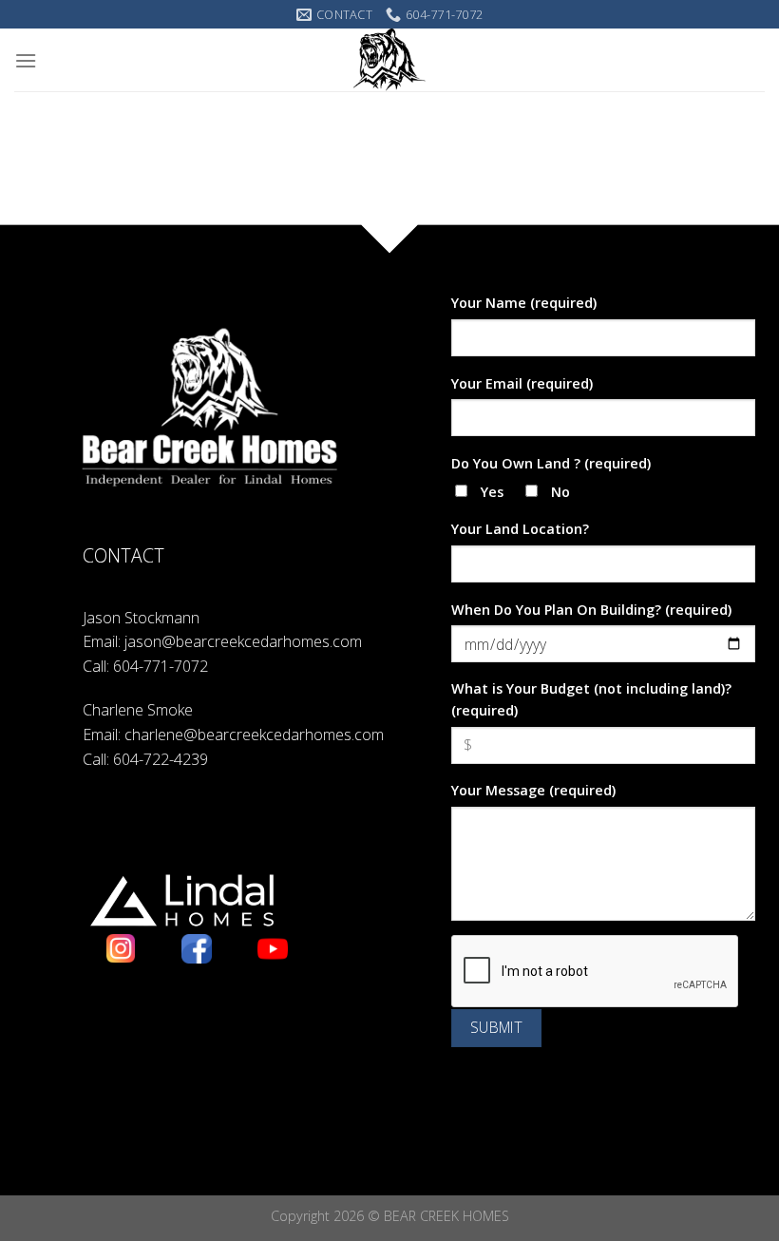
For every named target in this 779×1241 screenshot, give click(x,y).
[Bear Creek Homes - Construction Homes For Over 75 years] (389, 60)
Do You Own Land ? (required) (551, 463)
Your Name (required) (524, 303)
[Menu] (25, 60)
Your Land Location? (520, 529)
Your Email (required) (522, 383)
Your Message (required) (533, 790)
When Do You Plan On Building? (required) (591, 610)
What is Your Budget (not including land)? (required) (591, 699)
